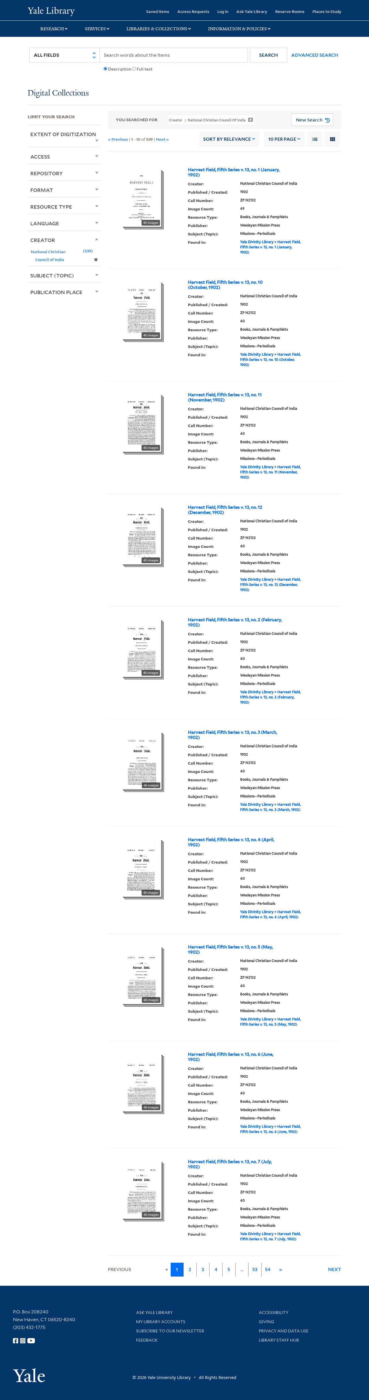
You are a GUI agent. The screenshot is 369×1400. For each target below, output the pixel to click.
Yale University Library (51, 11)
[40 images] (141, 310)
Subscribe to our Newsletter (170, 1331)
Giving (266, 1321)
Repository (46, 173)
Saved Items (157, 11)
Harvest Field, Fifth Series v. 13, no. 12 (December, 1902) (225, 510)
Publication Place (56, 292)
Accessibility (273, 1312)
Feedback (147, 1340)
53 (254, 1269)
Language (44, 223)
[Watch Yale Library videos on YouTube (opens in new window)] (31, 1340)
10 (282, 139)
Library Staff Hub (279, 1340)
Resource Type (51, 206)
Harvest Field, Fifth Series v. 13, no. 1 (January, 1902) (234, 172)
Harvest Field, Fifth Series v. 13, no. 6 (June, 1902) (230, 1057)
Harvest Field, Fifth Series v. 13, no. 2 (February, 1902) (235, 622)
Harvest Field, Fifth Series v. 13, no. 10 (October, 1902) (225, 285)
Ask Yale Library (251, 11)
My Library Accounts (160, 1321)
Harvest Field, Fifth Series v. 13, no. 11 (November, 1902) (225, 397)
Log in (222, 11)
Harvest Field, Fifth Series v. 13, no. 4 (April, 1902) (231, 842)
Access (40, 156)
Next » (162, 139)
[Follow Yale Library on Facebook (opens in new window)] (15, 1340)
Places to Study (326, 11)
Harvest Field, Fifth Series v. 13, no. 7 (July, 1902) (230, 1164)
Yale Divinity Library (257, 242)
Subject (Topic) (52, 275)
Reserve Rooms (289, 11)
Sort (227, 139)
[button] (268, 55)
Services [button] (95, 29)
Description (119, 69)
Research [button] (52, 29)
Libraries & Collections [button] (157, 29)
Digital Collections (58, 93)
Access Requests (193, 11)
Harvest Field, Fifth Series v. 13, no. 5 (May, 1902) (230, 949)
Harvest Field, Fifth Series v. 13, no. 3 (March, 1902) (232, 735)
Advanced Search (314, 55)
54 (267, 1269)
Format (41, 189)
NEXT (334, 1269)
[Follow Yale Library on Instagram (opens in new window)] (22, 1340)
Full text (145, 69)
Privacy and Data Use (283, 1331)
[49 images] (141, 197)
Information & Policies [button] (237, 29)
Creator (42, 240)
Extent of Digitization (63, 134)
